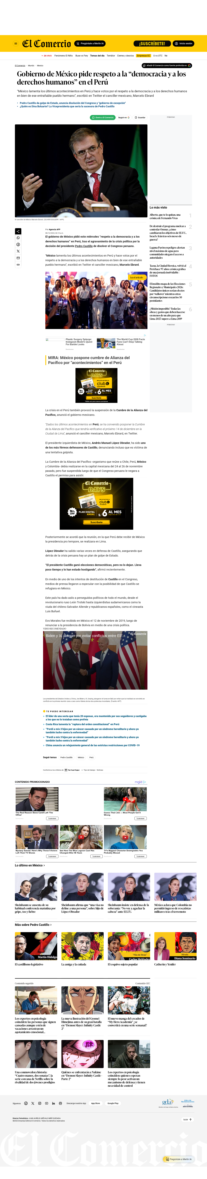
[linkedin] (53, 1101)
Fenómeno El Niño (63, 55)
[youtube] (46, 1101)
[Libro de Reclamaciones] (187, 1101)
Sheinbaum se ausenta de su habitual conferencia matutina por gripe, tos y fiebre (35, 906)
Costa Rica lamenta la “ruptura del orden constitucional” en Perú (82, 724)
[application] (95, 660)
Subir (185, 1117)
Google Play (113, 1101)
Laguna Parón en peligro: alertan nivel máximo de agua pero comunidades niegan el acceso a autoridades (167, 252)
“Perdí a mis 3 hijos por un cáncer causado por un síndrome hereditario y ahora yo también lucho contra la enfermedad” (92, 731)
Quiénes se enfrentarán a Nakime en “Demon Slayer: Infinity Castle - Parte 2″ (81, 1073)
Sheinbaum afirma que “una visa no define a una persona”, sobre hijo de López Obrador (82, 906)
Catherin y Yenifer (165, 962)
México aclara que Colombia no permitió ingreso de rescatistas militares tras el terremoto (173, 906)
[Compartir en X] (18, 251)
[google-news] (60, 1101)
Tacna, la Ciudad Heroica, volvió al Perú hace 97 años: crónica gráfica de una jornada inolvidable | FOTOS (168, 270)
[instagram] (39, 1101)
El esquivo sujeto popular (123, 962)
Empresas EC (143, 55)
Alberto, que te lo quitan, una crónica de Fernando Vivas (165, 216)
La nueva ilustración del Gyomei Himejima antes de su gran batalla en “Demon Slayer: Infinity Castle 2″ (81, 1021)
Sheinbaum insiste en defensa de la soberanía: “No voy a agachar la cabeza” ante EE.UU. (128, 906)
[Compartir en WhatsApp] (18, 237)
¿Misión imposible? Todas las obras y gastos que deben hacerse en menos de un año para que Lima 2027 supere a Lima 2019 (167, 313)
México (81, 757)
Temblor (111, 55)
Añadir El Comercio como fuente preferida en (167, 65)
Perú (91, 757)
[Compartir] (18, 231)
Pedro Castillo (66, 757)
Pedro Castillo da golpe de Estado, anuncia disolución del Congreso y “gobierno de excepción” (73, 103)
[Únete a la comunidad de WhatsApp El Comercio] (103, 117)
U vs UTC (157, 55)
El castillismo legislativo (29, 962)
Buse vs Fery (81, 55)
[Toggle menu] (16, 43)
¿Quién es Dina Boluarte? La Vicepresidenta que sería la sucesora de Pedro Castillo (67, 106)
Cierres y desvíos (125, 55)
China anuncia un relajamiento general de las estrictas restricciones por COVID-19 (93, 745)
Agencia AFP (54, 229)
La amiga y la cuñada (73, 962)
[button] (95, 660)
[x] (32, 1101)
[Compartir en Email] (18, 258)
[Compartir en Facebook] (18, 244)
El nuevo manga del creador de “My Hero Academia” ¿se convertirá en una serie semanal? (127, 1019)
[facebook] (26, 1101)
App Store (95, 1101)
